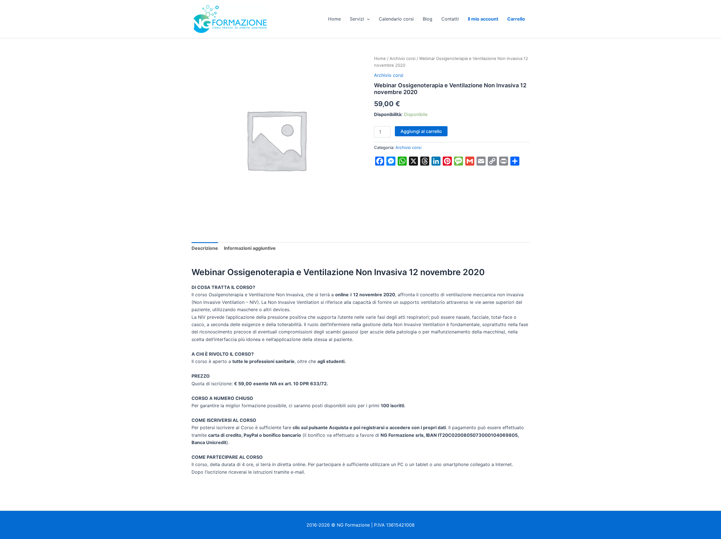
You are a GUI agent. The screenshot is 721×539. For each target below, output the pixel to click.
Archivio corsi (402, 58)
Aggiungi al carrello (421, 131)
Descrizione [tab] (205, 248)
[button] (367, 19)
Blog (427, 19)
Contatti (450, 19)
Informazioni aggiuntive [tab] (250, 248)
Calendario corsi (396, 19)
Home (334, 19)
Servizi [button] (357, 19)
